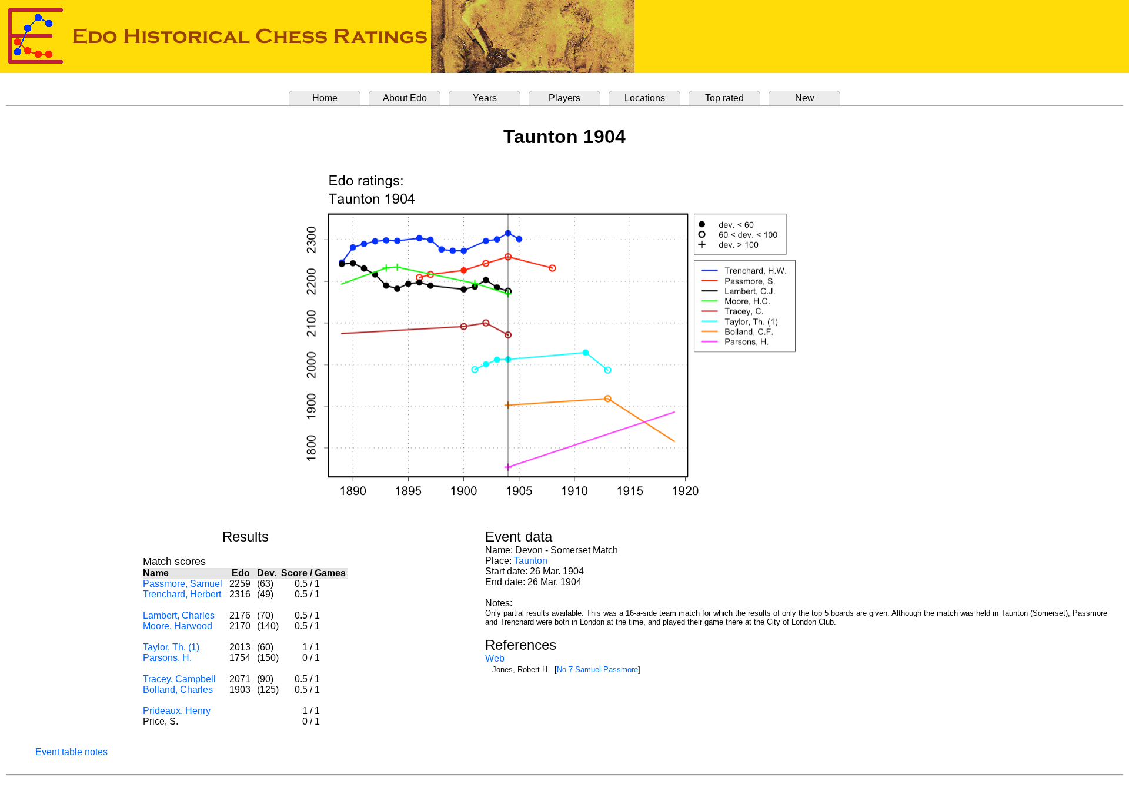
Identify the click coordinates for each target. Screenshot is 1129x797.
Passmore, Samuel (182, 584)
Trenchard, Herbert (182, 594)
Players (564, 98)
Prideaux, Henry (177, 711)
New (804, 98)
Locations (644, 98)
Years (485, 98)
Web (495, 658)
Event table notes (71, 752)
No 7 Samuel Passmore (597, 669)
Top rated (724, 98)
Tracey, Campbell (179, 679)
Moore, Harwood (177, 626)
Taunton (530, 561)
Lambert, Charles (179, 615)
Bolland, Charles (178, 690)
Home (325, 98)
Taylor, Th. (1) (171, 647)
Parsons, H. (167, 658)
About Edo (405, 98)
